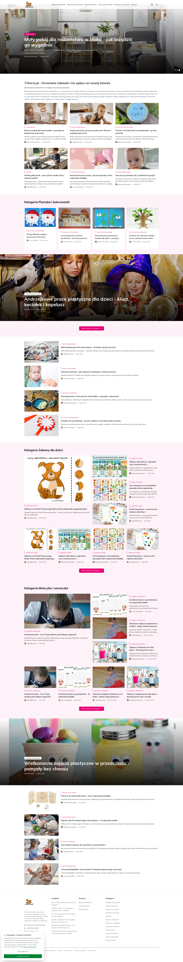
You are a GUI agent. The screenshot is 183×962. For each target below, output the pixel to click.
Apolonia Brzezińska (30, 56)
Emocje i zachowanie (69, 368)
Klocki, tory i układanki (113, 923)
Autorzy (82, 898)
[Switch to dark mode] (157, 4)
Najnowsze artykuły (58, 5)
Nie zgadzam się (23, 951)
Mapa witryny (92, 950)
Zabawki (134, 5)
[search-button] (152, 5)
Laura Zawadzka (84, 906)
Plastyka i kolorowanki (75, 5)
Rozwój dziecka (111, 940)
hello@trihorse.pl (32, 931)
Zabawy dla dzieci (90, 5)
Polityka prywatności (49, 950)
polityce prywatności (29, 947)
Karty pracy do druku (106, 5)
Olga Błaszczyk (29, 309)
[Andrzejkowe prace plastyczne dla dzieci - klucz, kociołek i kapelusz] (91, 287)
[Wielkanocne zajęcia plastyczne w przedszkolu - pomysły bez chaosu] (91, 751)
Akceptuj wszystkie (23, 956)
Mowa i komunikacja (69, 841)
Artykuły (55, 898)
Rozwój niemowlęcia (78, 127)
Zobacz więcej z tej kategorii (90, 328)
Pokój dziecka (30, 34)
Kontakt (60, 950)
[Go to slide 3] (179, 70)
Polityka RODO (68, 950)
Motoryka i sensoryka (121, 5)
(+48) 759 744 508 (32, 928)
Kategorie (110, 898)
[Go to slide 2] (177, 70)
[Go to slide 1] (175, 70)
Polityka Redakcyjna (80, 950)
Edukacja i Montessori (113, 926)
